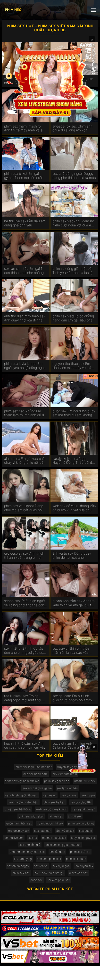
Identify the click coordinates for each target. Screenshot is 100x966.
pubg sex (36, 880)
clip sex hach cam (35, 774)
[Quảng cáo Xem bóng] (50, 917)
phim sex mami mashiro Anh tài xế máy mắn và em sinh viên (24, 128)
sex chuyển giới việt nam (21, 795)
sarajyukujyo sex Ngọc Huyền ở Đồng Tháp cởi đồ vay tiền (73, 461)
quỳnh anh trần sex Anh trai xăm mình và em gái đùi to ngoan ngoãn (73, 603)
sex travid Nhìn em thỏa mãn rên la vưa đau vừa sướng (71, 651)
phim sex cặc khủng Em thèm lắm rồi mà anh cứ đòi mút (25, 413)
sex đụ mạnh (61, 866)
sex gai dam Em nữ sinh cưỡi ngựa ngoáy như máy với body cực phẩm (72, 698)
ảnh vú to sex (65, 830)
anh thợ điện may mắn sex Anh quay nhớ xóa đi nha (24, 318)
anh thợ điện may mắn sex (27, 852)
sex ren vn (41, 866)
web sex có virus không (51, 809)
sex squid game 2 (84, 809)
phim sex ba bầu (54, 802)
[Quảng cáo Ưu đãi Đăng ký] (50, 930)
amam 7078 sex (84, 781)
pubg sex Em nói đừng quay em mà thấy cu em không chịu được (73, 413)
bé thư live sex (13, 837)
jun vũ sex (74, 816)
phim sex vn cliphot (81, 823)
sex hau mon (42, 830)
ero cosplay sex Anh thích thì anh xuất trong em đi (24, 555)
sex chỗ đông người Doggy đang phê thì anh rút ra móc (74, 176)
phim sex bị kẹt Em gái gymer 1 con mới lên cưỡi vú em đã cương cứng (25, 176)
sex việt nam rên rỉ (65, 774)
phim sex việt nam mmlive (22, 781)
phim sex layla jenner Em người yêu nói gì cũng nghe (25, 366)
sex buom (85, 830)
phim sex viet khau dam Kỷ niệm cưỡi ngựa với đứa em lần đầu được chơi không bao (73, 223)
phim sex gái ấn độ (56, 781)
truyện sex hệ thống (18, 809)
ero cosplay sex (18, 830)
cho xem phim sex (49, 859)
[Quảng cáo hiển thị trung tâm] (50, 81)
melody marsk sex (54, 837)
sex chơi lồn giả (29, 844)
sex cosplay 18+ (81, 802)
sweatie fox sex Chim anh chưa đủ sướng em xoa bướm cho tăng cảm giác (72, 128)
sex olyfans (68, 795)
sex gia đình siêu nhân (23, 802)
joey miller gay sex (83, 837)
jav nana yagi (23, 859)
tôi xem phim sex (59, 880)
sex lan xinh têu (67, 788)
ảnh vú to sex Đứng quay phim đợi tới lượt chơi (71, 555)
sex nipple (88, 795)
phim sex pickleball (31, 816)
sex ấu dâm (57, 852)
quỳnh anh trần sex (19, 823)
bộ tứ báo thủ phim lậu (49, 873)
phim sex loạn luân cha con (34, 767)
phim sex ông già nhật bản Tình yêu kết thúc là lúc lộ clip (72, 271)
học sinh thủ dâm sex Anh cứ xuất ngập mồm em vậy (24, 746)
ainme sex (56, 816)
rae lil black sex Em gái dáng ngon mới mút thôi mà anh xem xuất (25, 698)
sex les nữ (49, 795)
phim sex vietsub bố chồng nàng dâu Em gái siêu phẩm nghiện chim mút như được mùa (73, 318)
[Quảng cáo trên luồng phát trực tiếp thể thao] (50, 956)
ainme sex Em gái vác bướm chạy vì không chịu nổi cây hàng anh (25, 461)
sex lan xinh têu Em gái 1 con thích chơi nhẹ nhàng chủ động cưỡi (24, 271)
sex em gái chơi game (37, 788)
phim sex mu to (76, 859)
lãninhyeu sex (84, 866)
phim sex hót (20, 873)
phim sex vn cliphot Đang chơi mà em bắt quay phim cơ (24, 508)
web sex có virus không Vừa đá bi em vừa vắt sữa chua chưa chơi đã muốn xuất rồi (74, 508)
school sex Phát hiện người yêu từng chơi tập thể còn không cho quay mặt (24, 603)
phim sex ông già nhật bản (63, 844)
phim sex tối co (80, 852)
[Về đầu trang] (89, 960)
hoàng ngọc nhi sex (50, 823)
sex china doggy (18, 866)
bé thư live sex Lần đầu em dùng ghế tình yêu (25, 223)
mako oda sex (78, 873)
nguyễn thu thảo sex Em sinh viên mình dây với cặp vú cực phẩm (72, 366)
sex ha (32, 837)
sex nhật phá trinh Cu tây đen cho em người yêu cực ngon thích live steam (24, 651)
